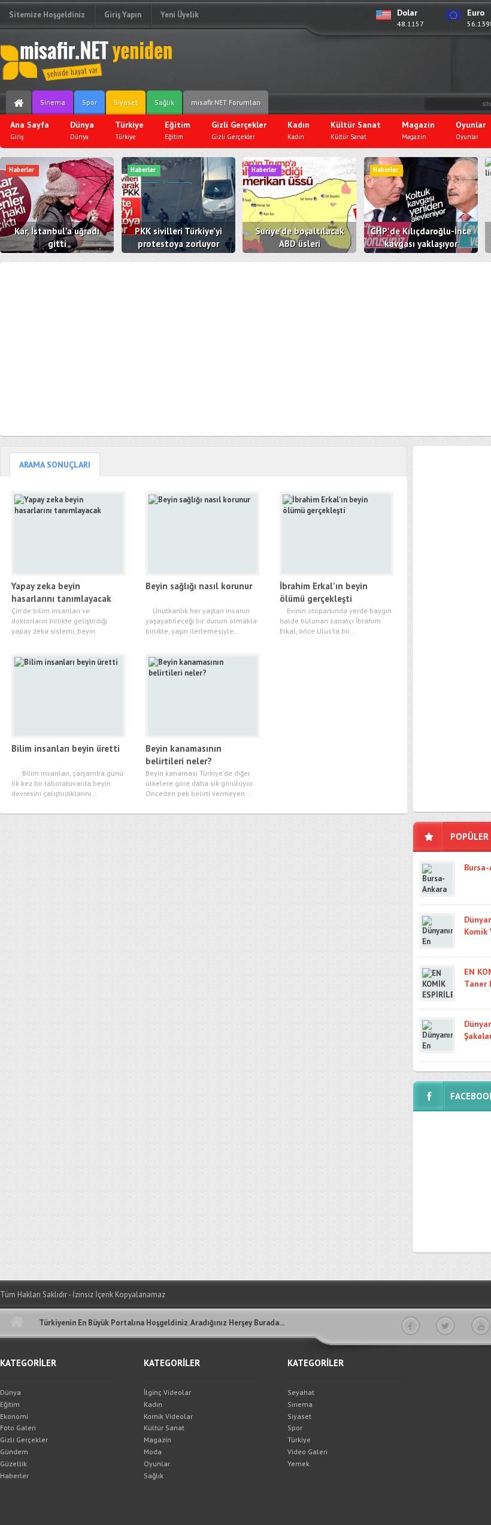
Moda (153, 1451)
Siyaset (126, 102)
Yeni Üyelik (179, 15)
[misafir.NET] (87, 60)
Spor (89, 102)
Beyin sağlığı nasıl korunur (199, 586)
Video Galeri (307, 1451)
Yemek (298, 1463)
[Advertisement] (351, 63)
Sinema (52, 102)
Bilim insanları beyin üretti (65, 748)
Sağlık (164, 102)
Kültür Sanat (164, 1427)
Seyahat (300, 1392)
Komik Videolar (168, 1416)
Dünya (10, 1392)
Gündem (14, 1451)
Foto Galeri (18, 1427)
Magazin (157, 1439)
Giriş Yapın (122, 15)
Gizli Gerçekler (24, 1439)
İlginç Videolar (167, 1392)
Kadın (153, 1404)
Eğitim (10, 1404)
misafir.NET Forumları (225, 102)
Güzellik (13, 1463)
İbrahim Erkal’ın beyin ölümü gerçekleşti (324, 592)
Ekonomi (14, 1416)
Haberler (14, 1475)
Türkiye (299, 1439)
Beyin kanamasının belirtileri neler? (184, 755)
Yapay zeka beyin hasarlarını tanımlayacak (61, 592)
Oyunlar (157, 1463)
